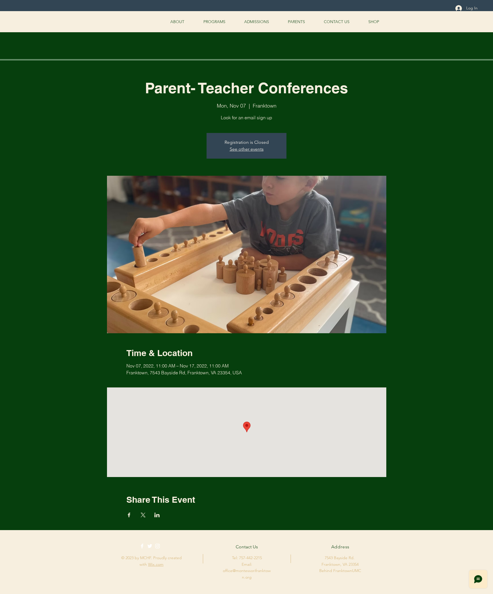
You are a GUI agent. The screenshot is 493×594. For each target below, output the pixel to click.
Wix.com (155, 564)
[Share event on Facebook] (129, 515)
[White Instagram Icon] (157, 546)
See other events (247, 149)
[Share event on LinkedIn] (157, 515)
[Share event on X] (143, 515)
